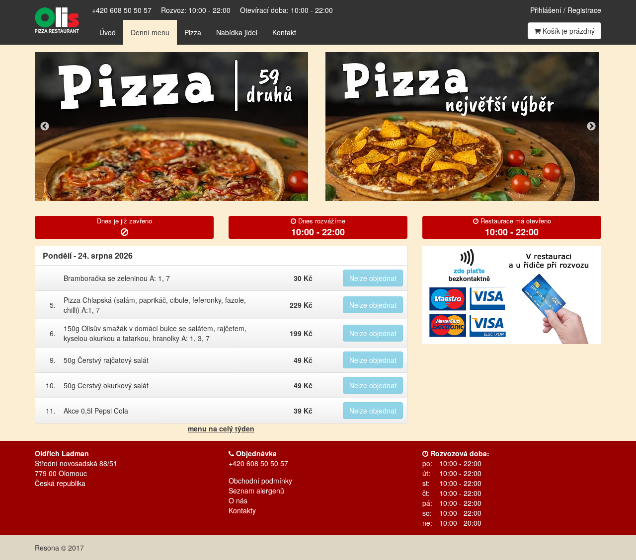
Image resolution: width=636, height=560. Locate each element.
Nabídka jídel (236, 32)
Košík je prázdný (568, 31)
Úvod (107, 32)
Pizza (192, 32)
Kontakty (242, 510)
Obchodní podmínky (260, 481)
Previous (45, 127)
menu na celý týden (221, 428)
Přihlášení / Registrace (565, 10)
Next (591, 127)
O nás (238, 500)
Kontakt (284, 32)
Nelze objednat (373, 278)
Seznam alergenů (256, 490)
